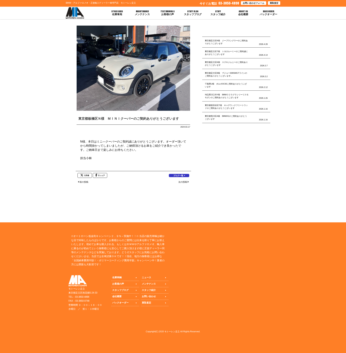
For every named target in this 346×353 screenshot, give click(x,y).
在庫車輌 (117, 277)
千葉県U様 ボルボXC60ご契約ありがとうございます (226, 85)
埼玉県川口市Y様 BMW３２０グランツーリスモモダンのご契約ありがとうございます (227, 96)
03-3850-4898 (219, 3)
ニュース (146, 277)
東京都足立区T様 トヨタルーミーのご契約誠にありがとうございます (226, 52)
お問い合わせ (149, 296)
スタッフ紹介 (149, 290)
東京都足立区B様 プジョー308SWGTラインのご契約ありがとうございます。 (226, 74)
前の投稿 (84, 182)
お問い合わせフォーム (253, 3)
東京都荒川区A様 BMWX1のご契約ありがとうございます (226, 117)
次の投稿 (182, 182)
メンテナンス (149, 283)
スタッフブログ (120, 290)
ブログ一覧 (178, 175)
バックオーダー (120, 302)
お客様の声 (118, 283)
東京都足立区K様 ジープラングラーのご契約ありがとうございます (226, 42)
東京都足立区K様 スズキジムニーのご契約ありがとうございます (226, 63)
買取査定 (274, 3)
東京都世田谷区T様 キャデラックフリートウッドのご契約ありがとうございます (226, 106)
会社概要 (117, 296)
